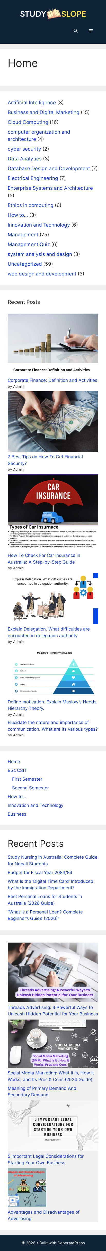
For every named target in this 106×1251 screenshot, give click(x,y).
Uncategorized (25, 264)
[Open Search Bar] (75, 31)
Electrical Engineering (33, 178)
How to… (18, 215)
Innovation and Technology (39, 225)
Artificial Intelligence (32, 103)
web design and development (42, 274)
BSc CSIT (17, 770)
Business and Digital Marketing (44, 112)
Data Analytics (25, 159)
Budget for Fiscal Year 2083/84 (40, 872)
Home (14, 761)
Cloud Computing (28, 122)
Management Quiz (29, 244)
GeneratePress (71, 1242)
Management (23, 235)
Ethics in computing (31, 205)
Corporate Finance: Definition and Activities (52, 380)
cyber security (24, 149)
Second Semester (30, 787)
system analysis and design (40, 254)
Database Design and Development (49, 168)
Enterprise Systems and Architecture (50, 188)
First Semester (27, 779)
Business (17, 814)
